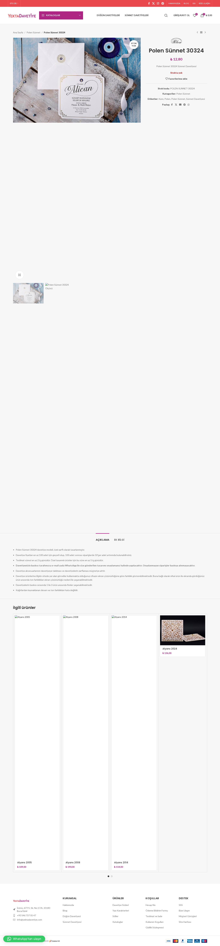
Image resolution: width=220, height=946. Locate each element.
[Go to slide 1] (108, 876)
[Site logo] (22, 15)
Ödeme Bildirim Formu (157, 910)
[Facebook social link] (149, 3)
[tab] (102, 538)
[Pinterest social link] (162, 3)
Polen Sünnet (33, 32)
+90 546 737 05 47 (26, 915)
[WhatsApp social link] (189, 105)
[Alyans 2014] (134, 737)
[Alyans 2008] (85, 737)
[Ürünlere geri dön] (201, 32)
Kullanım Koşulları (154, 921)
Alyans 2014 (121, 862)
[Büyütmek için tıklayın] (19, 275)
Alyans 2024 (170, 648)
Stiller (115, 916)
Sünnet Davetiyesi (195, 98)
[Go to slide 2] (112, 876)
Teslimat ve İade (154, 916)
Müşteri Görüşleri (188, 916)
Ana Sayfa (18, 32)
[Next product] (205, 32)
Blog (65, 910)
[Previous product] (197, 32)
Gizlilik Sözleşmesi (155, 927)
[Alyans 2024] (182, 630)
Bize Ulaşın (184, 910)
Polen (167, 98)
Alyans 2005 (24, 862)
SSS (181, 905)
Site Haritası (185, 921)
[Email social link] (180, 105)
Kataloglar (118, 921)
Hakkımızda (68, 905)
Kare (161, 98)
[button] (24, 939)
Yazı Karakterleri (121, 910)
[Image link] (21, 900)
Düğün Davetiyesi (72, 916)
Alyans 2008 (73, 862)
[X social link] (153, 3)
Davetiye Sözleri (121, 905)
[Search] (166, 15)
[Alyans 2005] (37, 737)
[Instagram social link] (158, 3)
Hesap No (151, 905)
